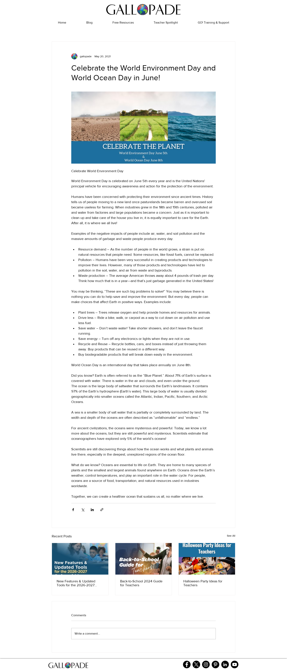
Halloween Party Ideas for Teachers (202, 583)
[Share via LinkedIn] (92, 509)
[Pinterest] (215, 664)
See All (231, 535)
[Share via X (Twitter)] (83, 509)
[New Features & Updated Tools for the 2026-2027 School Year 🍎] (80, 559)
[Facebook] (187, 664)
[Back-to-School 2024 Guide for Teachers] (143, 559)
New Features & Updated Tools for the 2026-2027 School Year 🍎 (76, 583)
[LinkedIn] (225, 664)
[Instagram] (206, 664)
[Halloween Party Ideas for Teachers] (207, 559)
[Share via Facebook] (73, 509)
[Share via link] (102, 509)
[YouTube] (234, 664)
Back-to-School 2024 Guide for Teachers (141, 583)
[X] (196, 664)
